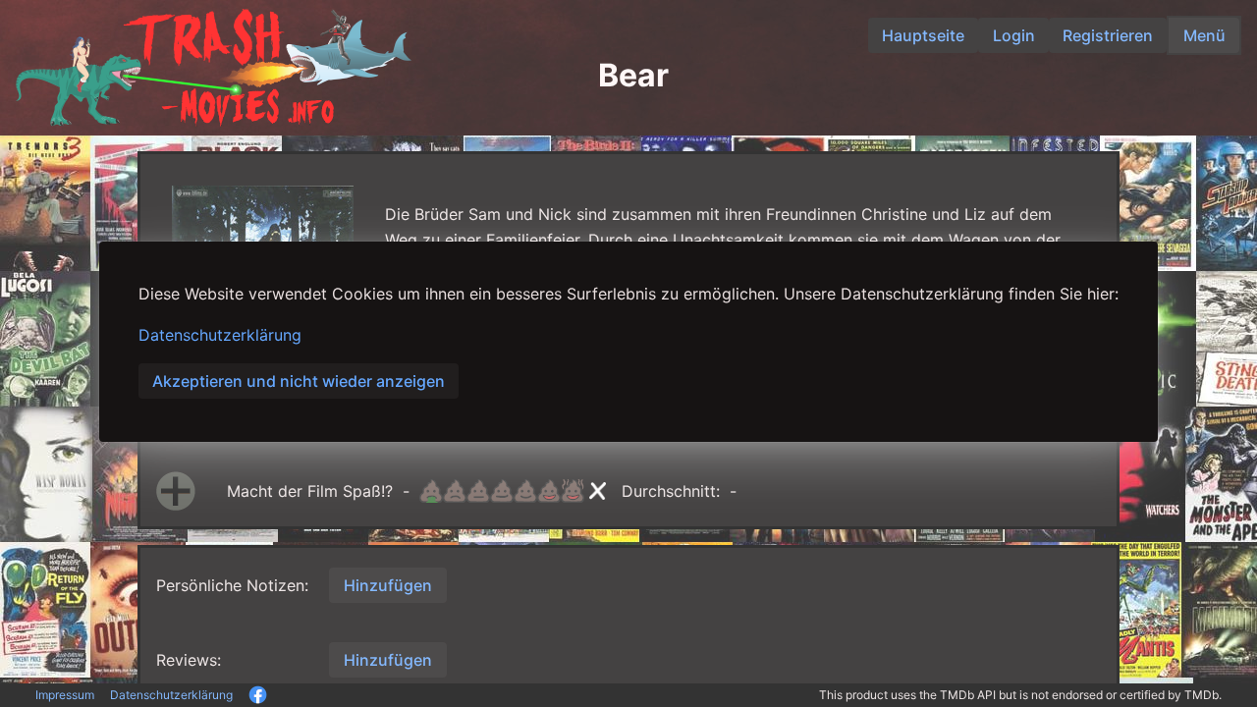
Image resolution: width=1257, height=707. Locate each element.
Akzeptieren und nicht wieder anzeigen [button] (298, 381)
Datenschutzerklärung (219, 335)
